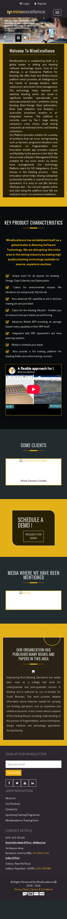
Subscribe (13, 773)
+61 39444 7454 (40, 853)
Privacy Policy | (22, 889)
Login (26, 3)
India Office (12, 858)
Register (42, 3)
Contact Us (11, 809)
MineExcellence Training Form (22, 820)
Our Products (13, 804)
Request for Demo (33, 536)
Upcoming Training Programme (23, 815)
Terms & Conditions (42, 889)
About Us (11, 798)
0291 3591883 (43, 868)
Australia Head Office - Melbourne (25, 842)
